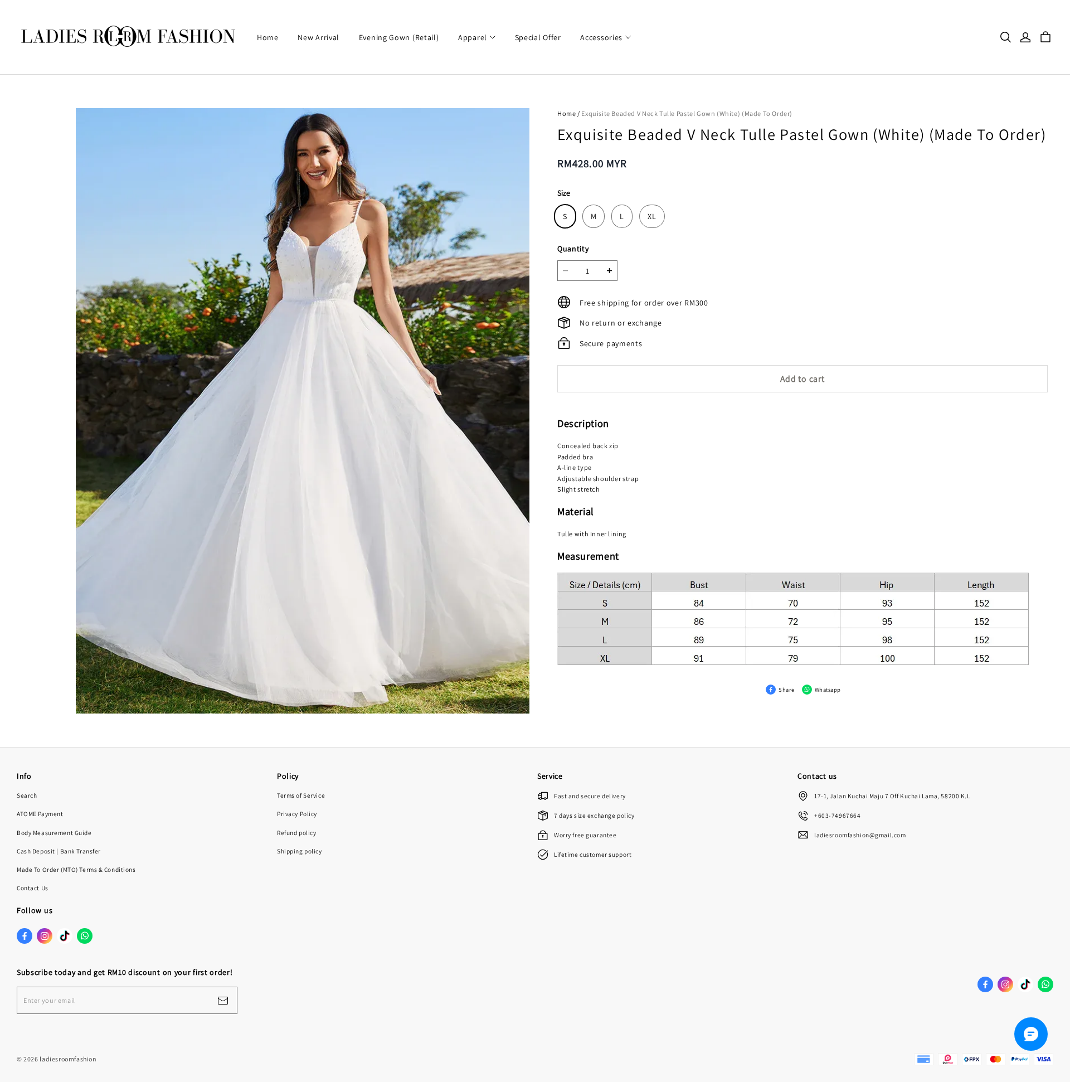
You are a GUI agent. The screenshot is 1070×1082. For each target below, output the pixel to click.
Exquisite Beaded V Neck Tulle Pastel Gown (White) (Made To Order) (686, 113)
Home (268, 37)
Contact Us (32, 888)
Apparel (472, 37)
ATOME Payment (40, 813)
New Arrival (318, 37)
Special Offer (538, 37)
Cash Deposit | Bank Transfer (59, 851)
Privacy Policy (297, 813)
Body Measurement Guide (54, 832)
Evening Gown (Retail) (399, 37)
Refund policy (296, 832)
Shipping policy (299, 851)
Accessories (601, 37)
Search (27, 795)
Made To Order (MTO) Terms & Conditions (76, 869)
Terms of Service (301, 795)
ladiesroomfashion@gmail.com (860, 835)
